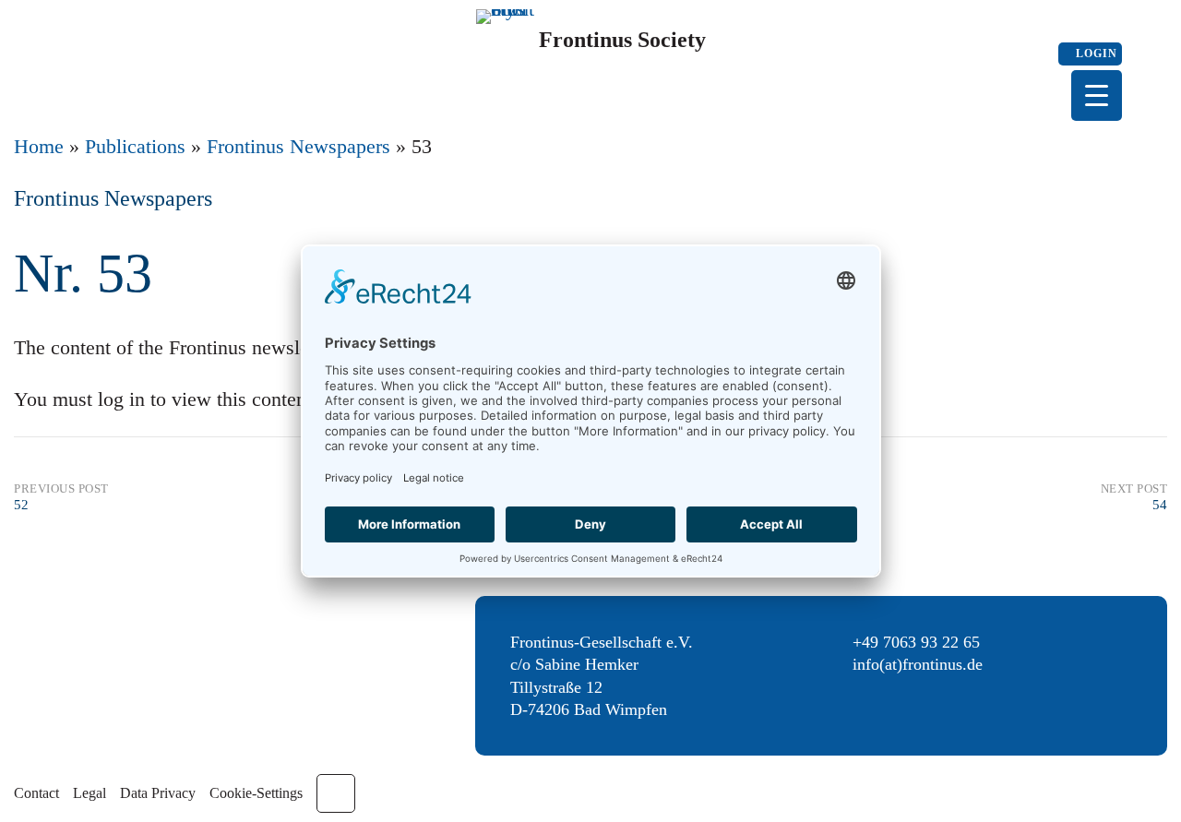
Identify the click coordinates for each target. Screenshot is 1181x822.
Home (39, 146)
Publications (135, 146)
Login (1094, 53)
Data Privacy (158, 793)
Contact (36, 793)
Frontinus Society (622, 40)
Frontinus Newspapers (298, 146)
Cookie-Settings (256, 793)
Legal (89, 793)
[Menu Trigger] (1096, 95)
